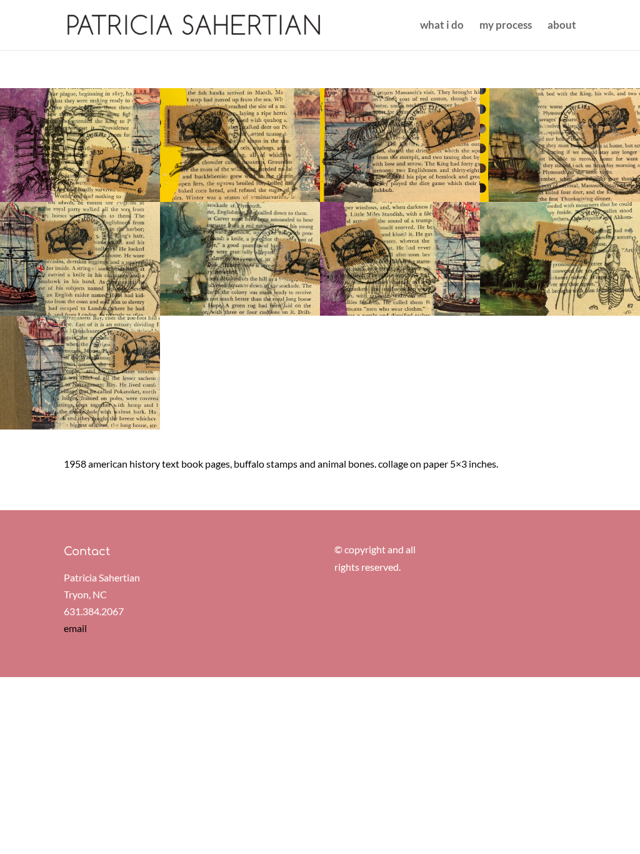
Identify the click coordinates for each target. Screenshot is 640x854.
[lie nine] (80, 429)
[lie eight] (560, 315)
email (75, 628)
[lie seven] (400, 315)
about (562, 26)
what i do (442, 26)
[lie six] (240, 315)
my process (505, 26)
